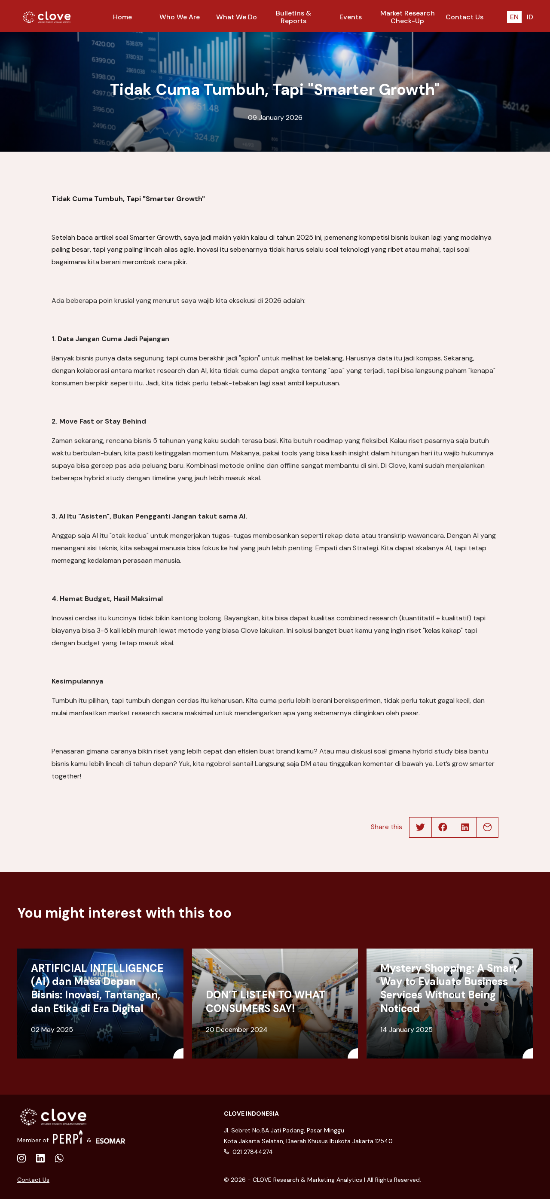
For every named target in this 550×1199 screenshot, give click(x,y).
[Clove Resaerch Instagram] (40, 1158)
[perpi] (67, 1137)
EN (514, 16)
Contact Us (33, 1180)
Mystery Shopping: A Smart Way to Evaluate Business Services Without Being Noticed (448, 988)
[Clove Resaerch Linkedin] (21, 1158)
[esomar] (110, 1137)
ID (530, 16)
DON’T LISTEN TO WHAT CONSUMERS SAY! (265, 1001)
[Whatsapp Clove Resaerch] (59, 1158)
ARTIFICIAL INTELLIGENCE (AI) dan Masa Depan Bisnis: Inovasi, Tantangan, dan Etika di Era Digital (97, 988)
